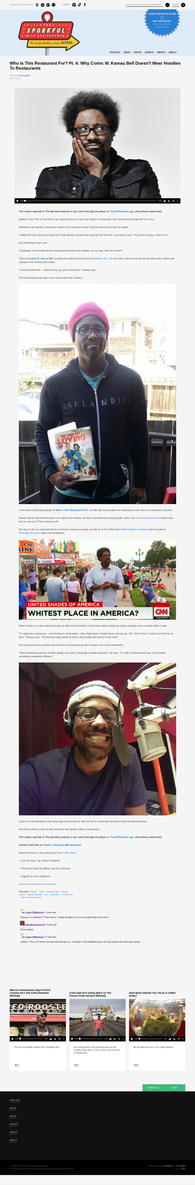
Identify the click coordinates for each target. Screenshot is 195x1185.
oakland (22, 894)
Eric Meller (180, 1166)
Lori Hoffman (167, 1166)
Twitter (47, 845)
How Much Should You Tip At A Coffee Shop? (152, 994)
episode (31, 521)
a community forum (146, 518)
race (46, 894)
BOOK (127, 52)
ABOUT (173, 52)
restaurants (55, 894)
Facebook (75, 845)
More (17, 1065)
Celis (183, 1169)
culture (42, 892)
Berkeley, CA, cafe (103, 258)
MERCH (161, 52)
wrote (58, 518)
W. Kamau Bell (45, 258)
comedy (33, 892)
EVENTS (149, 52)
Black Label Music (66, 852)
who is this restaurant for (31, 897)
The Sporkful (24, 75)
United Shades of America (134, 529)
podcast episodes (35, 894)
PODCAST (115, 52)
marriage (64, 892)
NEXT (174, 1088)
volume (164, 201)
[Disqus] (97, 943)
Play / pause (17, 201)
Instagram (58, 845)
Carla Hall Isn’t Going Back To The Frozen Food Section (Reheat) (90, 994)
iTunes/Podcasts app (121, 211)
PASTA (137, 52)
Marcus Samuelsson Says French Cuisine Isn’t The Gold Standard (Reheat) (30, 993)
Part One (148, 219)
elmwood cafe (52, 892)
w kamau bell (67, 894)
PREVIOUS (153, 1088)
